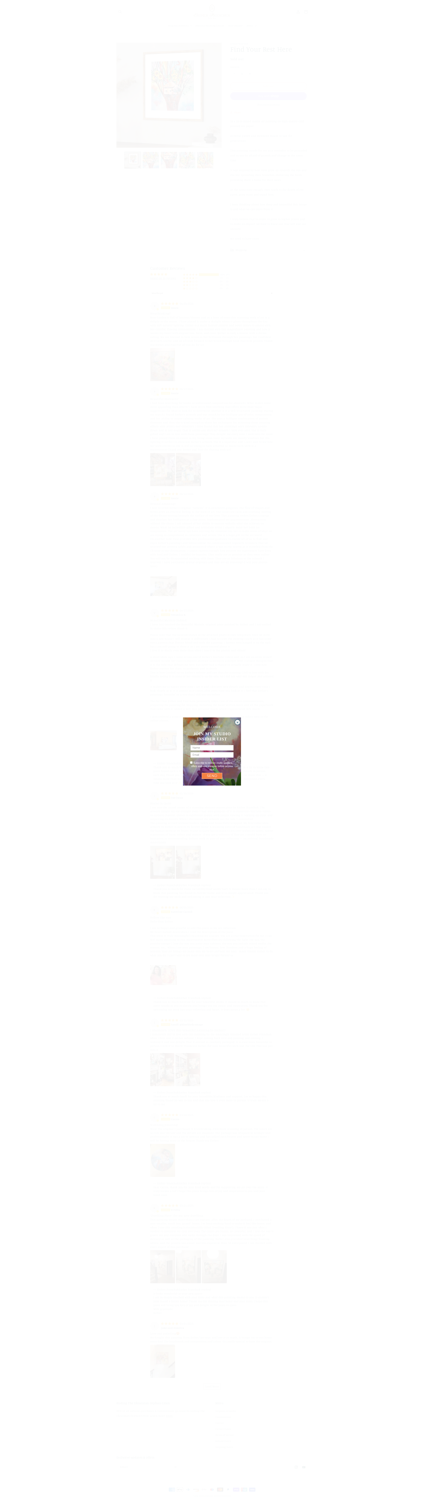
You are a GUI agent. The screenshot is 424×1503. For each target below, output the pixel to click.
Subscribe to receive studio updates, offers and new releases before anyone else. (212, 766)
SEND (212, 776)
